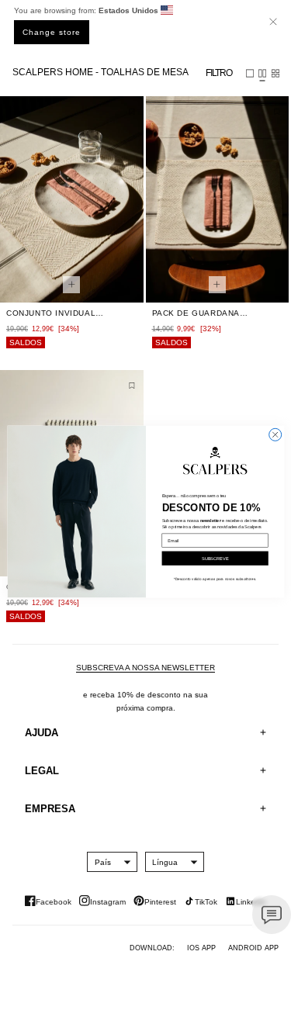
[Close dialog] (274, 435)
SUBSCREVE (215, 558)
